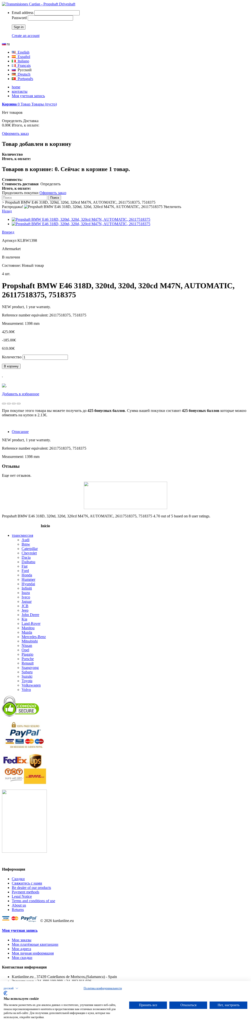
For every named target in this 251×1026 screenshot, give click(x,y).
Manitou (28, 628)
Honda (27, 575)
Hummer (28, 579)
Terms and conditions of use (33, 901)
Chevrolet (29, 553)
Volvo (26, 690)
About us (19, 905)
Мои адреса (21, 949)
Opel (25, 650)
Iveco (26, 597)
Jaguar (27, 601)
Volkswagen (31, 685)
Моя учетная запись (28, 96)
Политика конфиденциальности (103, 988)
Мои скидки (22, 958)
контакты (19, 91)
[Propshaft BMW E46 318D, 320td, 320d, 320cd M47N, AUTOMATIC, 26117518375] (81, 219)
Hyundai (28, 584)
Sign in (19, 27)
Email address (22, 13)
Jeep (25, 610)
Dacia (26, 557)
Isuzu (26, 593)
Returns (18, 910)
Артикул (9, 240)
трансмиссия (22, 535)
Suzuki (27, 676)
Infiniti (27, 588)
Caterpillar (30, 549)
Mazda (27, 632)
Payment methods (25, 892)
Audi (25, 540)
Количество (12, 357)
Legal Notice (22, 896)
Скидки (18, 879)
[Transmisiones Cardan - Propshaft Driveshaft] (38, 4)
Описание (20, 432)
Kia (24, 619)
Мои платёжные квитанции (35, 944)
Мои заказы (21, 940)
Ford (25, 571)
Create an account (25, 36)
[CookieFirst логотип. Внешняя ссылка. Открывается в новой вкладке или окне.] (5, 993)
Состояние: (12, 265)
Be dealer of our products (31, 888)
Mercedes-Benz (34, 637)
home (16, 87)
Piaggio (27, 654)
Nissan (27, 645)
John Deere (30, 615)
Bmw (26, 544)
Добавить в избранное (20, 394)
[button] (11, 988)
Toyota (27, 681)
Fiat (24, 566)
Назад (7, 211)
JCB (25, 606)
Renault (28, 663)
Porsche (28, 659)
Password (19, 18)
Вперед (8, 232)
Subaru (27, 672)
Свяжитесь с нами (27, 883)
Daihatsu (28, 562)
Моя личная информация (33, 953)
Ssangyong (30, 667)
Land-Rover (31, 623)
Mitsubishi (30, 641)
